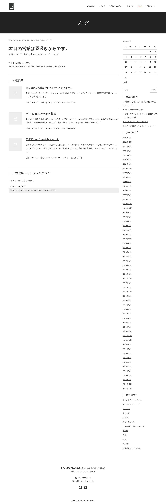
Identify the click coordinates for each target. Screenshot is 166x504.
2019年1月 (127, 234)
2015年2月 (127, 375)
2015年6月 (127, 358)
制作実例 (130, 6)
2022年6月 (127, 146)
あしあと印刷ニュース (131, 404)
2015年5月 (127, 362)
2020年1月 (127, 199)
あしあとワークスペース (132, 400)
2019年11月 (127, 204)
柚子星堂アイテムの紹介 (132, 448)
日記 (124, 440)
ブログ (139, 6)
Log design (91, 6)
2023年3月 (127, 138)
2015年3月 (127, 371)
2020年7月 (127, 177)
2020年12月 (127, 168)
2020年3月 (127, 190)
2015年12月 (127, 331)
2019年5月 (127, 217)
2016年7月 (127, 300)
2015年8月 (127, 349)
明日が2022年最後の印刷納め (134, 110)
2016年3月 (127, 318)
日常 (124, 435)
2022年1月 (127, 151)
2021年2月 (127, 160)
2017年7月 (127, 283)
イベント (126, 409)
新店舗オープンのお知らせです (42, 139)
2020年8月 (127, 173)
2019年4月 (127, 221)
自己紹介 (102, 6)
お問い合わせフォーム (84, 481)
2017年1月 (127, 287)
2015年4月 (127, 366)
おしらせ (73, 158)
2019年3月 (127, 226)
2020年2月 (127, 195)
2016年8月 (127, 296)
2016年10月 (127, 292)
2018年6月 (127, 252)
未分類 (27, 40)
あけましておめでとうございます (135, 122)
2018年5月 (127, 256)
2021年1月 (127, 164)
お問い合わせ (150, 6)
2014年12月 (127, 384)
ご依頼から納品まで (116, 6)
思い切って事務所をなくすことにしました (139, 126)
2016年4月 (127, 314)
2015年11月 (127, 336)
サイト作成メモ (129, 422)
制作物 (125, 431)
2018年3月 (127, 265)
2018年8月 (127, 243)
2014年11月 (127, 388)
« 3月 (126, 82)
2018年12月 (127, 239)
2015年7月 (127, 353)
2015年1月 (127, 380)
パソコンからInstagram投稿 (41, 113)
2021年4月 (127, 155)
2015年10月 (127, 340)
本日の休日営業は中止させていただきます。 (49, 87)
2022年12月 (127, 142)
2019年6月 (127, 212)
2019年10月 (127, 208)
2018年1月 (127, 274)
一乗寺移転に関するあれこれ (134, 426)
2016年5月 (127, 309)
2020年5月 (127, 182)
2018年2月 (127, 270)
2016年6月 (127, 305)
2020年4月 (127, 186)
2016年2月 (127, 323)
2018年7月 (127, 248)
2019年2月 (127, 230)
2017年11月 (127, 278)
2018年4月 (127, 261)
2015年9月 (127, 344)
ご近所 (125, 418)
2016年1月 (127, 327)
